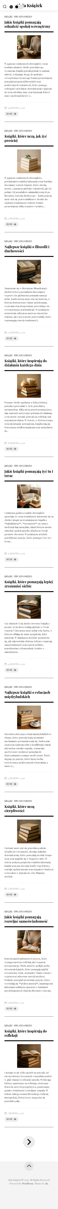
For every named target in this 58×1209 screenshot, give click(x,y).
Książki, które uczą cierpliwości (19, 808)
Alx (46, 1183)
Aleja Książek (29, 5)
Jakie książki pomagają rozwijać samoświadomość (26, 919)
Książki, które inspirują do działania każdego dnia (25, 362)
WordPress (27, 1183)
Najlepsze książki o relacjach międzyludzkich (27, 694)
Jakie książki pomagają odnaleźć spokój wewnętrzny (27, 24)
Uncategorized (23, 16)
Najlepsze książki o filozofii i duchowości (26, 248)
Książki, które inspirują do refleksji (25, 1033)
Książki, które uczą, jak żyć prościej (25, 138)
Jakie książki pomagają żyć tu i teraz (28, 473)
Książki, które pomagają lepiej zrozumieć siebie (28, 583)
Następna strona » (29, 1142)
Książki (8, 16)
